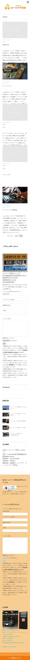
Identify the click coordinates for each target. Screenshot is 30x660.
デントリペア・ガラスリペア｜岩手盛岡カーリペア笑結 (12, 653)
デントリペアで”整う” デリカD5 (18, 427)
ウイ (3, 168)
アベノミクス (6, 86)
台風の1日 (5, 45)
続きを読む (7, 174)
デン (3, 127)
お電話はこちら (16, 658)
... (3, 178)
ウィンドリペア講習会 (9, 210)
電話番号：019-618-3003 (9, 646)
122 (16, 236)
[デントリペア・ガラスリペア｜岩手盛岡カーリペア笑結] (15, 5)
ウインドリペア (6, 207)
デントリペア (5, 83)
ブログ (4, 42)
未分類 (4, 124)
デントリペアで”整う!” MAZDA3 (18, 421)
